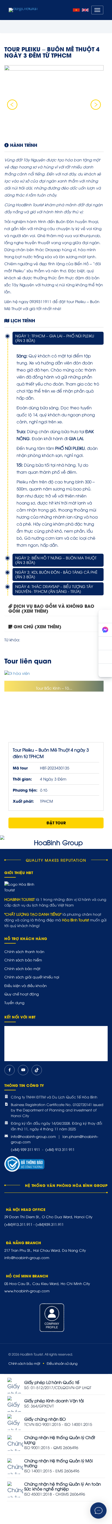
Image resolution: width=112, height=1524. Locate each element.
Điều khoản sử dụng (62, 1363)
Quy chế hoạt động (21, 993)
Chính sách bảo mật (22, 968)
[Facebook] (9, 1070)
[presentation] (12, 104)
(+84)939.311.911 (50, 1224)
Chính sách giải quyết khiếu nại (31, 976)
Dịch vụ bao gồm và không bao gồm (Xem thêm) (51, 608)
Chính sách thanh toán (24, 951)
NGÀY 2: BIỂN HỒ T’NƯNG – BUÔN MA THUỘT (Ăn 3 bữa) (56, 560)
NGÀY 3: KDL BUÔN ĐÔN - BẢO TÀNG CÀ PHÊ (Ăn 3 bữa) (56, 574)
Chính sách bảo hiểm (23, 959)
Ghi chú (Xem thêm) (37, 626)
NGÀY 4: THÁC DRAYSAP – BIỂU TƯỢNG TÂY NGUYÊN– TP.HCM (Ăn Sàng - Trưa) (54, 589)
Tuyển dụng (14, 1002)
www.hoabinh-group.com (26, 1290)
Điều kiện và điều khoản (25, 985)
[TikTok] (37, 1070)
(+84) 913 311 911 (59, 1149)
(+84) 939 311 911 (25, 1149)
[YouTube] (23, 1070)
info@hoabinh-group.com (33, 1136)
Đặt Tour (56, 822)
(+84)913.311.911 (18, 1224)
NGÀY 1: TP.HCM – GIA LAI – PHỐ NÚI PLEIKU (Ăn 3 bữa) (54, 338)
